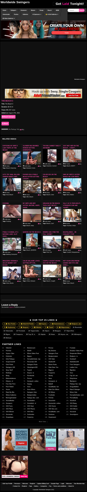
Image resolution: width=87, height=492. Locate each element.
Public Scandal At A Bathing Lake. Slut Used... (10, 234)
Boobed (28, 168)
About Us (71, 486)
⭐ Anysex (42, 324)
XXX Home (52, 406)
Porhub (50, 398)
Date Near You (53, 367)
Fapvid (29, 370)
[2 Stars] (3, 129)
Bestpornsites (31, 395)
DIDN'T (73, 166)
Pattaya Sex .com (33, 398)
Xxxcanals (9, 414)
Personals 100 (32, 362)
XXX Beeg (73, 403)
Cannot (54, 166)
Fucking (6, 203)
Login (62, 483)
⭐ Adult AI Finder (26, 324)
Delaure (33, 281)
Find (47, 252)
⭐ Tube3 (49, 327)
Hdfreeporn (76, 334)
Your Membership (79, 483)
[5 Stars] (7, 129)
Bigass (29, 356)
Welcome (25, 483)
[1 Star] (2, 129)
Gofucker (9, 356)
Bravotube (77, 327)
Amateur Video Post (76, 350)
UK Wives (51, 392)
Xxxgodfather (74, 386)
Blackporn (73, 381)
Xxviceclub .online (54, 403)
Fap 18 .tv (30, 334)
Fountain (69, 225)
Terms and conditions (59, 486)
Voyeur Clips (10, 353)
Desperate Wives (75, 353)
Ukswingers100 (32, 367)
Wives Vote (73, 392)
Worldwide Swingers (15, 2)
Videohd (8, 348)
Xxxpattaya (9, 417)
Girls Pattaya (10, 359)
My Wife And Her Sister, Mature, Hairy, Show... (31, 205)
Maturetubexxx (11, 378)
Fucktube (51, 395)
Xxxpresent (52, 417)
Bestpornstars (53, 356)
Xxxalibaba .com (54, 411)
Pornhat (8, 350)
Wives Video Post (33, 353)
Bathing (8, 254)
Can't (52, 223)
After (27, 197)
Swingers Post (53, 353)
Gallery (36, 486)
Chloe (28, 281)
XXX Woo (30, 411)
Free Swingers (75, 364)
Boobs (12, 283)
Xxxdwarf (73, 359)
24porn (45, 331)
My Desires (52, 350)
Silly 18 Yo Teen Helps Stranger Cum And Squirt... (72, 205)
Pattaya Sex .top (75, 384)
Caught (53, 281)
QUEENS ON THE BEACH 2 (32, 232)
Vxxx (71, 373)
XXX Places (31, 409)
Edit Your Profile (7, 483)
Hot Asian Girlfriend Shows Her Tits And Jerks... (71, 263)
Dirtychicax (73, 378)
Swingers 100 (10, 367)
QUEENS (33, 250)
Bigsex (7, 334)
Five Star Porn (10, 384)
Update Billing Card (43, 483)
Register (32, 483)
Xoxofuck (73, 400)
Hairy (32, 225)
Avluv (7, 283)
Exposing (13, 168)
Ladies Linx (73, 367)
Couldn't (69, 252)
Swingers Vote (32, 392)
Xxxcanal (73, 411)
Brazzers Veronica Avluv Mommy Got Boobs (10, 263)
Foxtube (72, 348)
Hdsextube (8, 331)
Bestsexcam (31, 348)
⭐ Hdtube (36, 327)
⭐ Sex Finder (9, 324)
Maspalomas (75, 252)
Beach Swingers (9, 117)
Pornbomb (30, 375)
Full (51, 252)
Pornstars (17, 483)
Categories (43, 486)
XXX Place (9, 409)
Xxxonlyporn (74, 414)
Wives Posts (52, 364)
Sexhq (50, 375)
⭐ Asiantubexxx (57, 324)
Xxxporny (30, 417)
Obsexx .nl (9, 381)
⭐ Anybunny (9, 327)
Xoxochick (51, 400)
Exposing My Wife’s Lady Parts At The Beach (10, 148)
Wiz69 (29, 350)
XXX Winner (10, 411)
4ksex (52, 334)
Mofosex (7, 338)
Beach (6, 123)
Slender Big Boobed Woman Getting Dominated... (31, 148)
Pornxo (29, 378)
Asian (68, 283)
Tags (30, 486)
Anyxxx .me (63, 334)
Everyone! (14, 254)
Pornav (50, 348)
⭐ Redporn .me (74, 324)
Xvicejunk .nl (52, 381)
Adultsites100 (74, 362)
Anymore (49, 166)
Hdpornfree (69, 331)
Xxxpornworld (10, 362)
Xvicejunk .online (32, 381)
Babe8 (50, 384)
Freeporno (18, 334)
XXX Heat (30, 406)
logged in (11, 307)
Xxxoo (8, 389)
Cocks (33, 168)
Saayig (29, 384)
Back (68, 194)
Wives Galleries (11, 395)
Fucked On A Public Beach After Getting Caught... (31, 177)
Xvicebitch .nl (31, 403)
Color (52, 194)
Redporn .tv (74, 356)
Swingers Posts (32, 364)
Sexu (50, 378)
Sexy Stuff (9, 370)
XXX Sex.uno (52, 409)
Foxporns (51, 373)
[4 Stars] (6, 129)
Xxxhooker (30, 414)
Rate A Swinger (75, 389)
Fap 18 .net (74, 375)
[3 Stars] (4, 129)
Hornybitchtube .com (77, 395)
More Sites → (43, 421)
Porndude (20, 331)
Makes (72, 194)
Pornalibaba (74, 398)
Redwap (8, 373)
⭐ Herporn (24, 327)
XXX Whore (74, 409)
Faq (50, 486)
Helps (74, 225)
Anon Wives (31, 389)
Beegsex (57, 331)
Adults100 (51, 362)
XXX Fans (9, 406)
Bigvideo (73, 370)
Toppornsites (33, 331)
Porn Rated (9, 386)
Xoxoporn (9, 403)
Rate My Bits (10, 392)
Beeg (7, 375)
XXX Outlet (73, 406)
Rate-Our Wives (53, 389)
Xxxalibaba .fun (53, 386)
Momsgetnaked (11, 398)
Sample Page (55, 483)
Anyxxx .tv (30, 373)
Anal (7, 194)
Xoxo (29, 386)
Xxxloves (51, 414)
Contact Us (16, 486)
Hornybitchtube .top (33, 359)
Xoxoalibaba (10, 400)
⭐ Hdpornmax (63, 327)
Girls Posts (9, 364)
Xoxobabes (31, 400)
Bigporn (51, 370)
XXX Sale (51, 359)
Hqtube (42, 334)
